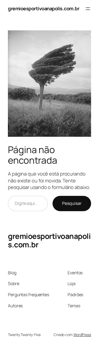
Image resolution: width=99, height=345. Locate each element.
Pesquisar (72, 203)
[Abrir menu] (88, 9)
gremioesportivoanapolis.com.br (43, 8)
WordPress (82, 334)
